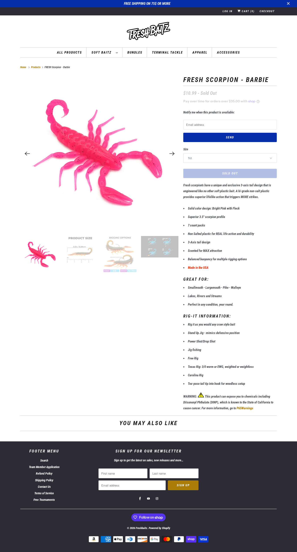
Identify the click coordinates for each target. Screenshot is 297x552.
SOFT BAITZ (103, 52)
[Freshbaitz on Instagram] (157, 498)
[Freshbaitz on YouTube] (148, 498)
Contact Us (44, 486)
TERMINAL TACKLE (167, 52)
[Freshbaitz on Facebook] (140, 498)
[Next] (172, 153)
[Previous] (27, 153)
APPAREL (199, 52)
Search (44, 460)
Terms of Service (44, 493)
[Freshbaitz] (148, 32)
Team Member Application (44, 467)
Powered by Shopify (159, 528)
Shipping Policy (44, 480)
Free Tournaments (44, 499)
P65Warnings (245, 408)
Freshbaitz (141, 528)
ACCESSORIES (228, 52)
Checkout (267, 11)
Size (185, 149)
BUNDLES (134, 52)
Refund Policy (44, 473)
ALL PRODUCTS (69, 52)
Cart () (248, 11)
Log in (227, 11)
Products (36, 67)
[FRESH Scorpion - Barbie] (99, 153)
